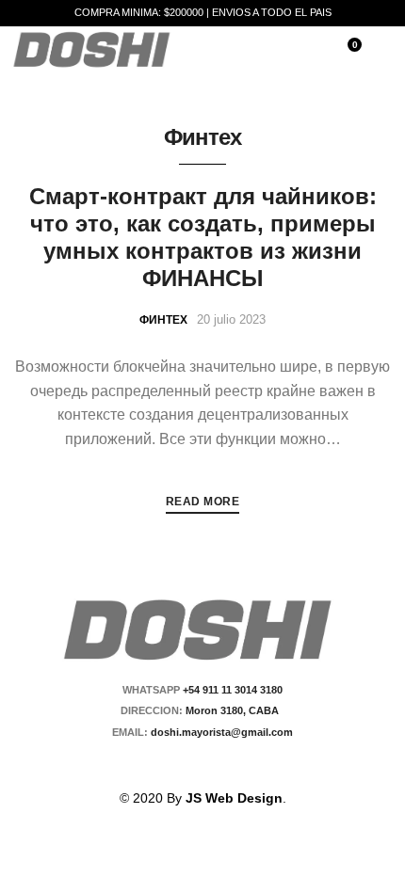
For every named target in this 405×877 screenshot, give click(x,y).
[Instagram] (213, 764)
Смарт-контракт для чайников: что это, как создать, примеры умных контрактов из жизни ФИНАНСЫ (203, 236)
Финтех (163, 320)
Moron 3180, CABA (235, 710)
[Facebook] (181, 764)
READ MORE (203, 501)
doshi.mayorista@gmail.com (220, 732)
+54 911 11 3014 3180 (233, 689)
